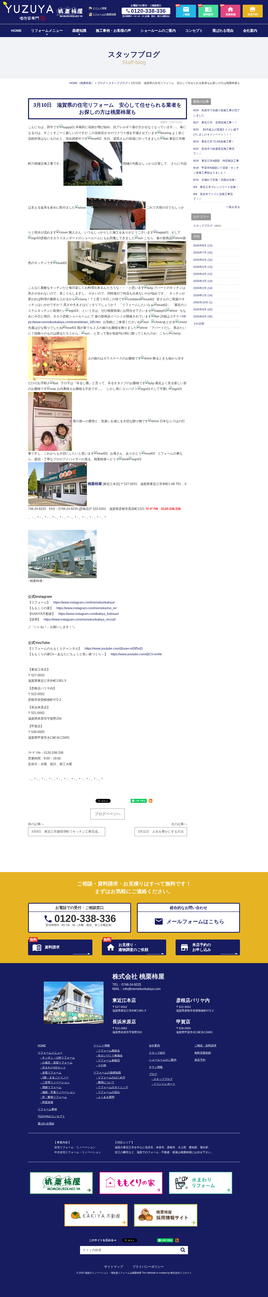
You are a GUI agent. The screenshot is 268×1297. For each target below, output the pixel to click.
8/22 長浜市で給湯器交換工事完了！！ (213, 151)
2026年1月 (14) (202, 295)
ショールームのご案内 (158, 31)
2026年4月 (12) (202, 273)
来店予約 (199, 1059)
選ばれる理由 (222, 31)
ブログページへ (108, 814)
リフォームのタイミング (113, 1087)
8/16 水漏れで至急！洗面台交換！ (215, 179)
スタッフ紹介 (157, 1052)
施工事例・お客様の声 (113, 31)
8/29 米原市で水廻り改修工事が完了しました (216, 113)
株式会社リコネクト (181, 1272)
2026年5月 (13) (202, 266)
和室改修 (47, 1102)
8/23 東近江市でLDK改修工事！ (213, 141)
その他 (102, 1065)
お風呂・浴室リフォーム (57, 1062)
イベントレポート (164, 1084)
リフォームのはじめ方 (111, 1077)
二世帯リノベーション (56, 1082)
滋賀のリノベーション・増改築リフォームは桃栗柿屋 (113, 1272)
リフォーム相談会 (109, 1050)
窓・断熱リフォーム (54, 1097)
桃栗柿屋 (95, 484)
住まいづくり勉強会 (110, 1055)
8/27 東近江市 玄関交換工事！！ (215, 122)
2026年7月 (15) (202, 252)
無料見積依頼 (202, 1052)
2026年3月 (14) (202, 281)
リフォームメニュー (47, 31)
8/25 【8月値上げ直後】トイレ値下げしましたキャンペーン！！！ (216, 132)
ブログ (153, 1074)
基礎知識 (79, 31)
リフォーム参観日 (109, 1060)
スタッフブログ (202, 225)
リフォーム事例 (47, 1109)
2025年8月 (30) (202, 316)
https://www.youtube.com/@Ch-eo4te (136, 654)
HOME (16, 31)
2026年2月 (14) (202, 288)
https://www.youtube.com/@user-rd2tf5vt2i (114, 648)
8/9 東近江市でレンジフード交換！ (215, 187)
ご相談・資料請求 (205, 1045)
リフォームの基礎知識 (104, 14)
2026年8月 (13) (202, 245)
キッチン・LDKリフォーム (58, 1057)
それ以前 (198, 323)
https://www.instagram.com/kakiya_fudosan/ (88, 613)
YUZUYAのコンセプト (51, 1116)
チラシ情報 (156, 1067)
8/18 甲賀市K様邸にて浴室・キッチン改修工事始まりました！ (216, 170)
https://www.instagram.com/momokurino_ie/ (86, 608)
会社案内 (250, 31)
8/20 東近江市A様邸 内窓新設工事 (216, 160)
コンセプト (194, 31)
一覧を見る (233, 207)
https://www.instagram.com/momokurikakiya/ (84, 602)
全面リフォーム (51, 1072)
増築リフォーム (51, 1087)
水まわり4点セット (54, 1067)
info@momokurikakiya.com (141, 989)
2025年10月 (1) (202, 302)
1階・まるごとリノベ (55, 1077)
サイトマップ (113, 1266)
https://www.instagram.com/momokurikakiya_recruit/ (80, 619)
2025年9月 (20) (202, 309)
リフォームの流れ (109, 1092)
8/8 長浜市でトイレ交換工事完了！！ (213, 196)
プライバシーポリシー (148, 1266)
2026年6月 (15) (202, 259)
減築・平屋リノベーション (58, 1092)
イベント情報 (99, 8)
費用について (106, 1082)
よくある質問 (106, 1097)
